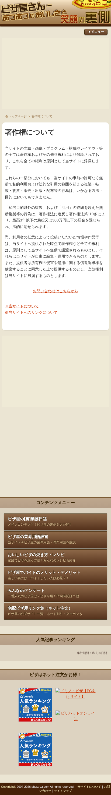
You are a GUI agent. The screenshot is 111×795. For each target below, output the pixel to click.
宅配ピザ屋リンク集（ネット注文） (45, 611)
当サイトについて (89, 786)
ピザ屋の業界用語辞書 (42, 539)
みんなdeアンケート (43, 593)
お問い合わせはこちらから (55, 291)
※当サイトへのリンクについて (31, 312)
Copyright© (8, 786)
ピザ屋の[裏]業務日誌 (40, 521)
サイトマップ (63, 790)
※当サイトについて (22, 306)
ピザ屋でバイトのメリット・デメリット (44, 575)
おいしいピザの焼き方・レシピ (42, 557)
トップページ (18, 116)
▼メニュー (96, 32)
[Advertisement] (55, 73)
